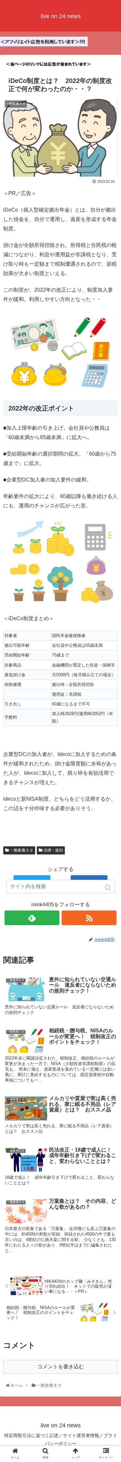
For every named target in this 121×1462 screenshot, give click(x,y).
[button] (108, 888)
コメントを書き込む (60, 1366)
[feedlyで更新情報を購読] (32, 918)
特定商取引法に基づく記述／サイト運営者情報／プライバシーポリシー (60, 1439)
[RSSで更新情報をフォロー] (89, 918)
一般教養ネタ (21, 850)
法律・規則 (53, 850)
